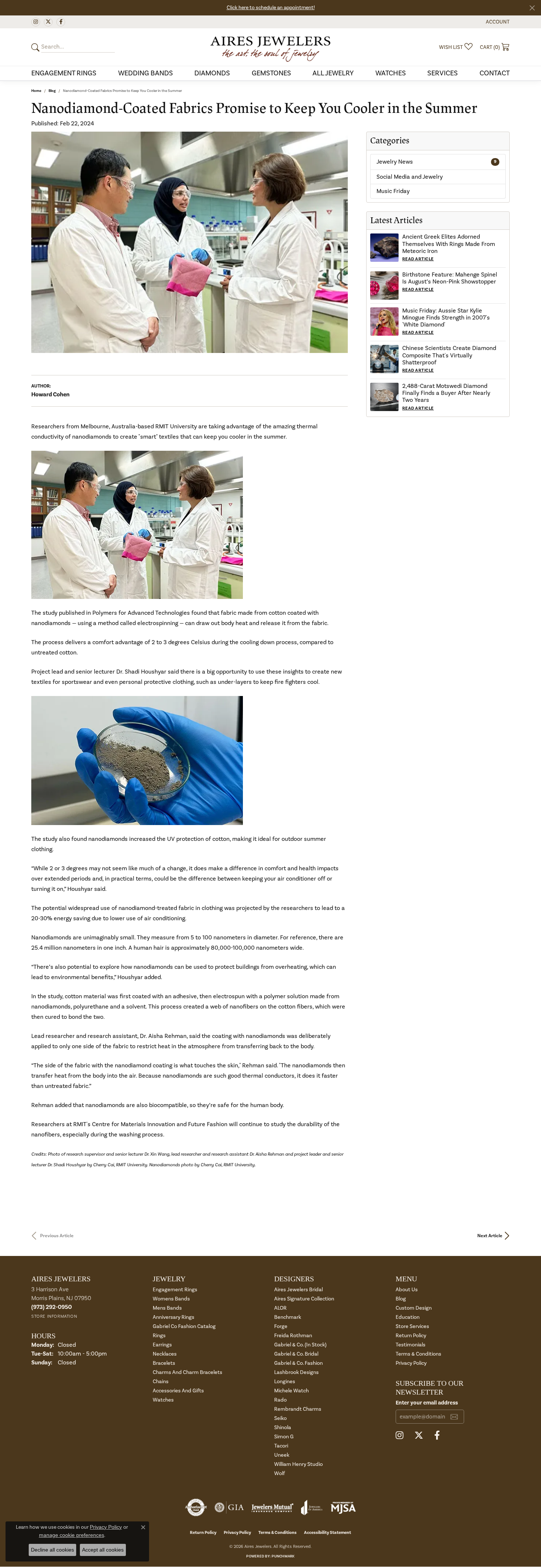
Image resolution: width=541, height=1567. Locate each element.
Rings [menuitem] (159, 1335)
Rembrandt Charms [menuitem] (297, 1409)
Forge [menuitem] (280, 1326)
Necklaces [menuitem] (165, 1353)
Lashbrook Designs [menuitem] (296, 1372)
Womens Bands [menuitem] (171, 1298)
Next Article (489, 1236)
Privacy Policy (411, 1363)
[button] (497, 21)
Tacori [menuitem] (281, 1445)
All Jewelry (333, 73)
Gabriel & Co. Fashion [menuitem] (298, 1363)
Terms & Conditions (418, 1353)
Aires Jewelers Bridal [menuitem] (298, 1289)
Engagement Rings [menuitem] (175, 1289)
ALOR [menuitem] (280, 1307)
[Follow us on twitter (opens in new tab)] (48, 22)
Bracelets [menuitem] (164, 1363)
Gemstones (271, 73)
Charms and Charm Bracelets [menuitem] (187, 1372)
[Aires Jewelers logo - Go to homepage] (270, 47)
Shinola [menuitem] (282, 1427)
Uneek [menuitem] (281, 1455)
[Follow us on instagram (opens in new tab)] (35, 22)
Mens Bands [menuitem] (167, 1307)
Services (442, 73)
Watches (390, 73)
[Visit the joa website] (311, 1507)
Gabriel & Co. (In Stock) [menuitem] (300, 1344)
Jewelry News (436, 161)
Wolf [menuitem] (279, 1473)
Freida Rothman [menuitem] (293, 1335)
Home (36, 91)
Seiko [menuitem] (280, 1418)
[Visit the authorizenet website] (196, 1507)
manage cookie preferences (71, 1535)
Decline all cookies (52, 1550)
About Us (407, 1289)
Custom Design (414, 1307)
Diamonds (212, 73)
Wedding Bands (145, 73)
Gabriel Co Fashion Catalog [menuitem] (184, 1326)
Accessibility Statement (327, 1532)
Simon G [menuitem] (284, 1436)
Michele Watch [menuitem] (291, 1390)
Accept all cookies (103, 1550)
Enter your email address (427, 1402)
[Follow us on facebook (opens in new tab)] (60, 22)
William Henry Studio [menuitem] (298, 1464)
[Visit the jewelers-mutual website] (272, 1507)
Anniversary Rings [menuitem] (173, 1317)
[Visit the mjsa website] (343, 1507)
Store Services (412, 1326)
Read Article (418, 259)
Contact (495, 73)
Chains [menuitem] (161, 1381)
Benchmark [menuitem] (287, 1317)
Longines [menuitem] (284, 1381)
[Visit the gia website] (229, 1507)
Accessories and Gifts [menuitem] (178, 1390)
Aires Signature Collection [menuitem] (304, 1298)
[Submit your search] (36, 47)
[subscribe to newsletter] (454, 1416)
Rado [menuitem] (280, 1399)
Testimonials (410, 1344)
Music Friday (393, 191)
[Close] (532, 8)
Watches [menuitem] (163, 1399)
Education (408, 1317)
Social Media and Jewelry (409, 177)
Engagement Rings (63, 73)
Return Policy (411, 1335)
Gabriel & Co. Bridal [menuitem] (296, 1353)
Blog (52, 91)
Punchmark (283, 1556)
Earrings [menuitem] (162, 1344)
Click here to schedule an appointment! (271, 7)
